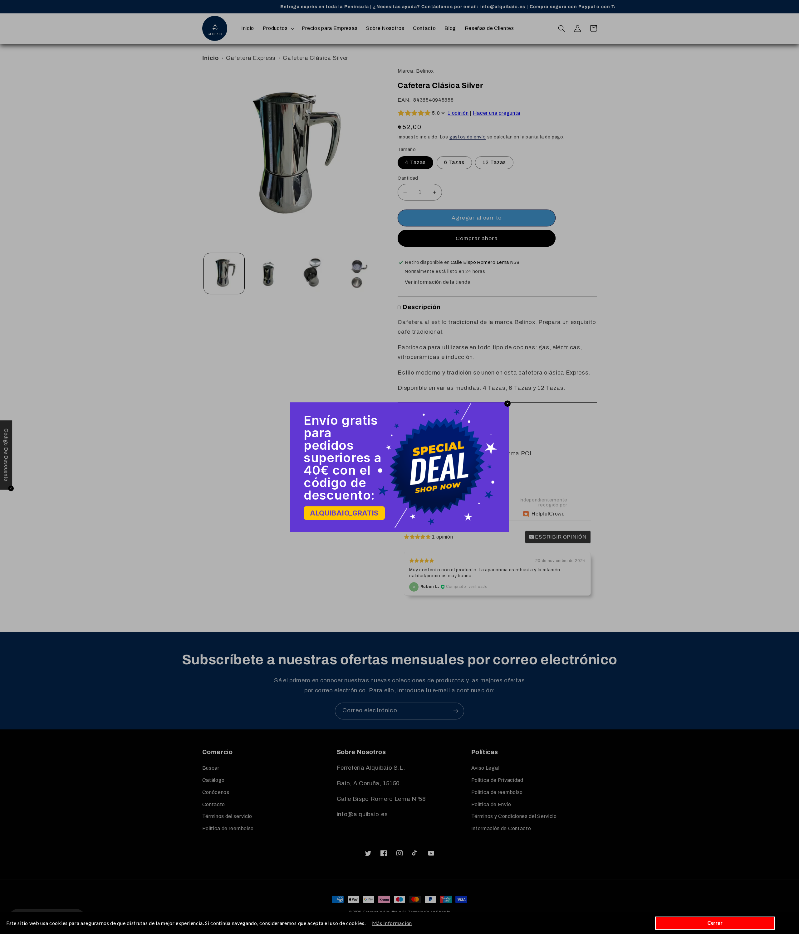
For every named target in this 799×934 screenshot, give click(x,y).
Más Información (392, 923)
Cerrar (715, 923)
